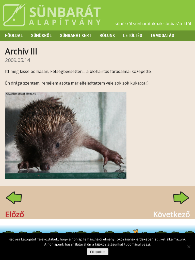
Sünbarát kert (75, 35)
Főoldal (14, 35)
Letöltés (132, 35)
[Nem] (188, 246)
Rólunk (107, 35)
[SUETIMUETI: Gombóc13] (65, 177)
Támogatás (162, 35)
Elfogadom (97, 252)
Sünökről (41, 35)
